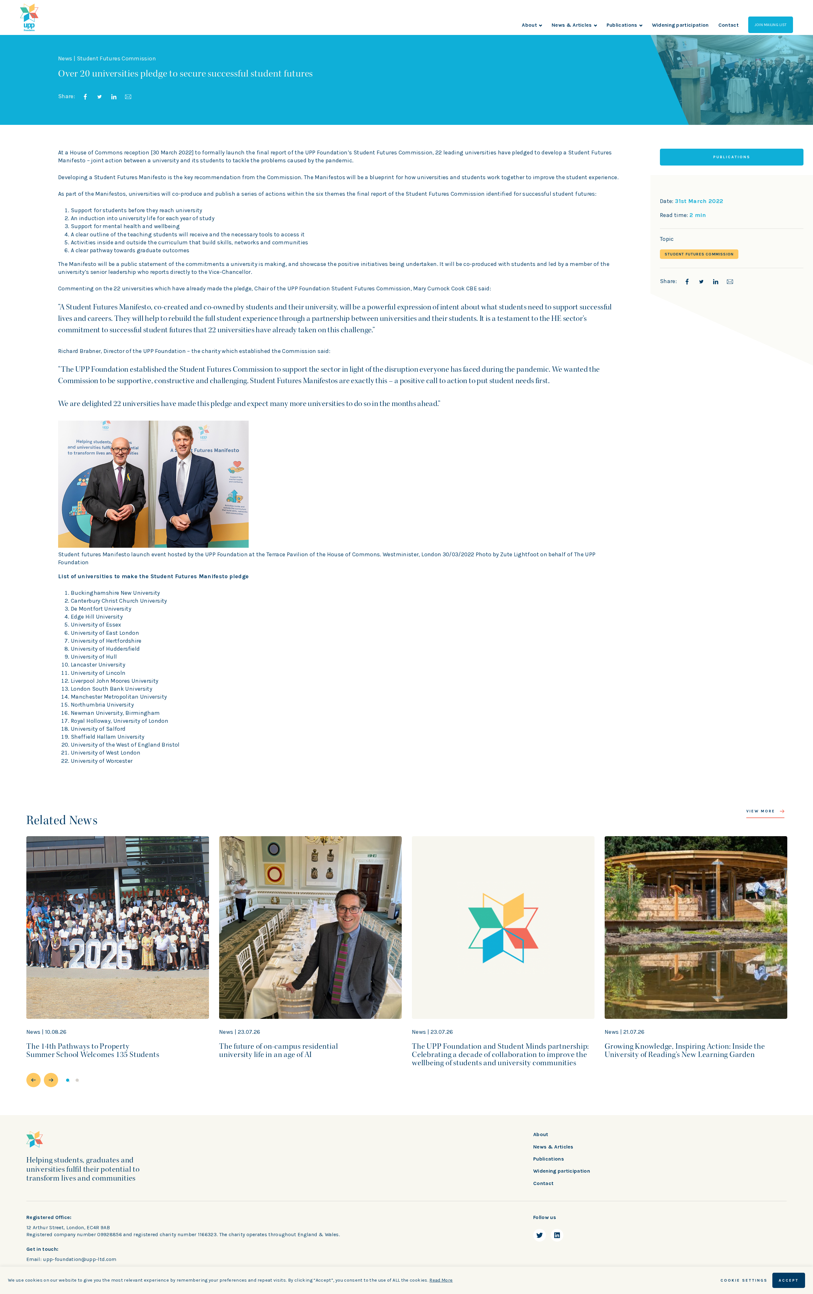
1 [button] (67, 1080)
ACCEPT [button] (789, 1280)
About (529, 25)
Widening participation (680, 25)
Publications (622, 25)
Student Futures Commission (699, 254)
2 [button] (77, 1080)
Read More (441, 1280)
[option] (117, 951)
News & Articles (572, 25)
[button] (33, 1080)
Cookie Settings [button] (744, 1280)
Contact (728, 25)
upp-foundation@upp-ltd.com (79, 1259)
